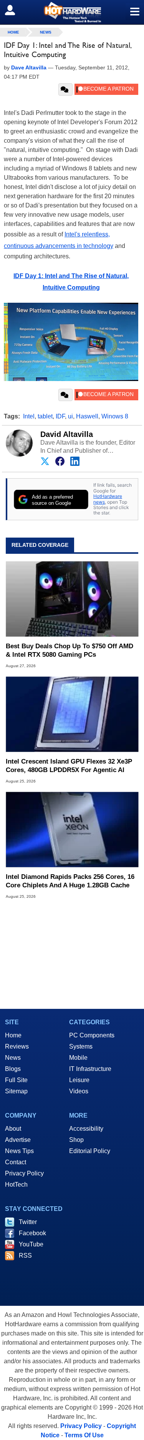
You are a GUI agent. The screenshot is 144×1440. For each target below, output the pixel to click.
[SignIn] (15, 10)
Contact (15, 1162)
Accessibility (86, 1128)
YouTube (31, 1244)
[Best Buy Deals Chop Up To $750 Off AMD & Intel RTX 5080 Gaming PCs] (72, 599)
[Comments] (65, 89)
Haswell (87, 416)
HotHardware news (107, 498)
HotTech (16, 1184)
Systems (81, 1046)
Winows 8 (114, 416)
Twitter (28, 1222)
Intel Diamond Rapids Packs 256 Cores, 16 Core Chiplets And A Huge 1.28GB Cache (70, 881)
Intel (29, 416)
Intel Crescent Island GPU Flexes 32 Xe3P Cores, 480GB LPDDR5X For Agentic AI (69, 766)
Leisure (79, 1080)
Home (13, 1035)
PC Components (91, 1035)
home (13, 32)
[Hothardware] (72, 12)
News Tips (19, 1151)
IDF (60, 416)
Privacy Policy (24, 1173)
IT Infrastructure (90, 1069)
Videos (78, 1091)
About (13, 1128)
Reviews (17, 1046)
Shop (76, 1139)
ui (70, 416)
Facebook (32, 1233)
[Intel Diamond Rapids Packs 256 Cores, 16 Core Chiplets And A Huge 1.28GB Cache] (72, 829)
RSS (25, 1255)
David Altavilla (66, 434)
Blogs (13, 1069)
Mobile (78, 1057)
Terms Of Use (84, 1435)
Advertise (18, 1139)
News (45, 32)
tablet (45, 416)
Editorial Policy (89, 1151)
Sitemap (16, 1091)
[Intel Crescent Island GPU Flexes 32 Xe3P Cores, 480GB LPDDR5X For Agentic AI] (72, 714)
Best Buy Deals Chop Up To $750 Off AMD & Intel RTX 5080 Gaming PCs (69, 650)
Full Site (16, 1080)
